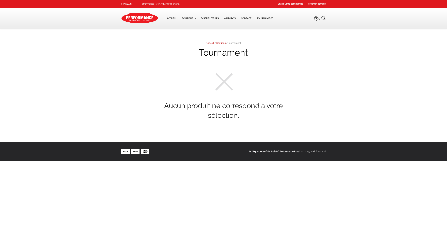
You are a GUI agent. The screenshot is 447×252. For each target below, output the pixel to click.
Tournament (265, 18)
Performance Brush (290, 151)
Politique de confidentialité (263, 151)
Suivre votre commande (290, 3)
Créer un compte (317, 3)
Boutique (187, 18)
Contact (246, 18)
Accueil (171, 18)
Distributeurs (210, 18)
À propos (230, 18)
